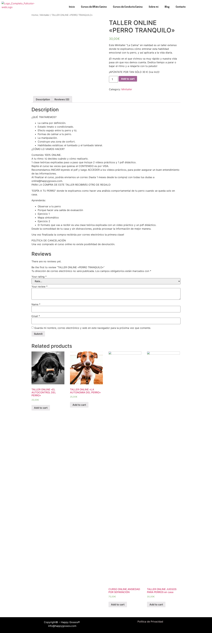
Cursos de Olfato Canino (94, 6)
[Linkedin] (148, 628)
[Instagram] (152, 628)
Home (35, 15)
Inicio (72, 6)
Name (36, 304)
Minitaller (45, 15)
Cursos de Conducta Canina (127, 6)
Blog (167, 6)
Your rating (39, 276)
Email (36, 316)
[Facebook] (143, 628)
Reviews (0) (61, 99)
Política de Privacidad (150, 621)
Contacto (181, 6)
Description (43, 99)
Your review (39, 286)
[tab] (43, 99)
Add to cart (128, 78)
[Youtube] (157, 628)
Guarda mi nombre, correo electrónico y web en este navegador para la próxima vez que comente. (92, 328)
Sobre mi (153, 6)
